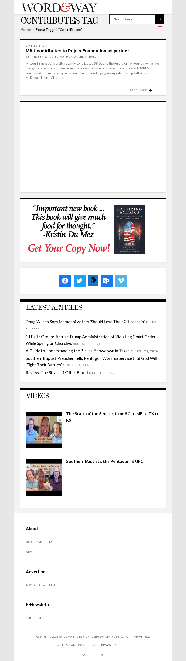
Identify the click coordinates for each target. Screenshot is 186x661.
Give (29, 552)
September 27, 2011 (41, 56)
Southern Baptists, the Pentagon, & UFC (104, 461)
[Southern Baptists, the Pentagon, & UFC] (44, 493)
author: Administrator (79, 56)
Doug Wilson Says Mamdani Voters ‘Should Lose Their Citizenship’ (85, 321)
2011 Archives (37, 46)
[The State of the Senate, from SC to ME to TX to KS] (44, 446)
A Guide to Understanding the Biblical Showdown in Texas (78, 350)
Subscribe (34, 618)
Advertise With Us (40, 585)
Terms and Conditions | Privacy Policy (91, 645)
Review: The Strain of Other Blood (57, 372)
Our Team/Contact (41, 542)
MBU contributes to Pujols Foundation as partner (77, 51)
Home (25, 30)
